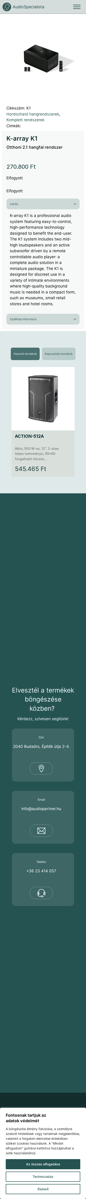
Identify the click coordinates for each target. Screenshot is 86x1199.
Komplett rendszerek (25, 120)
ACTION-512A (29, 436)
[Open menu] (77, 7)
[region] (43, 1153)
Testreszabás (43, 1176)
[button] (78, 22)
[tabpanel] (43, 422)
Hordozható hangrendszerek (32, 114)
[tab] (25, 354)
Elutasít (43, 1189)
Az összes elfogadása (43, 1164)
